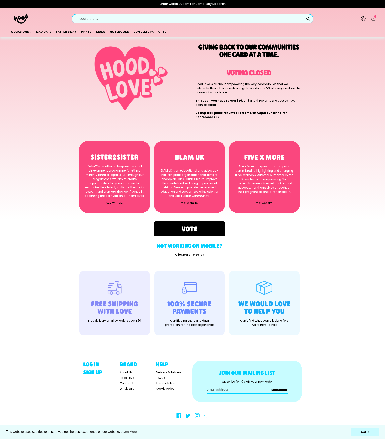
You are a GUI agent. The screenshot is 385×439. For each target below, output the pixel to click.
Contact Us (128, 383)
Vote (189, 229)
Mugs (100, 32)
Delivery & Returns (168, 372)
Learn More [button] (129, 431)
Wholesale (127, 389)
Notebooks (119, 32)
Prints (86, 32)
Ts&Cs (160, 378)
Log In (91, 364)
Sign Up (92, 372)
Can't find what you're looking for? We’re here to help (264, 323)
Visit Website (114, 203)
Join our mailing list (247, 372)
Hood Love (127, 378)
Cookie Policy (165, 389)
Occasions (20, 32)
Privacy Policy (165, 383)
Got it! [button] (365, 431)
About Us (126, 372)
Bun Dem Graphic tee (150, 32)
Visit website (264, 203)
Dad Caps (43, 32)
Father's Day (66, 32)
